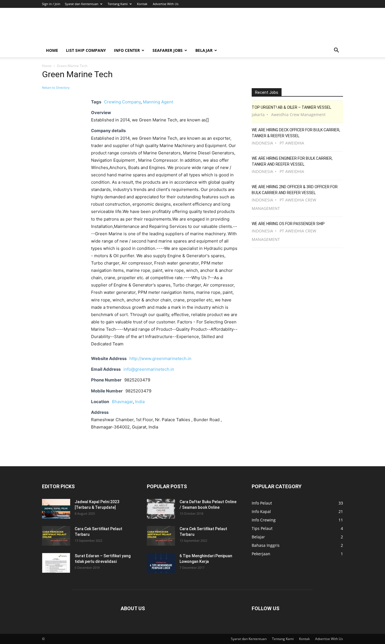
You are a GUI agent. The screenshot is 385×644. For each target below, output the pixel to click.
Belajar (204, 50)
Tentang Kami (118, 4)
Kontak (142, 4)
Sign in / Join (51, 4)
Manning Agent (158, 102)
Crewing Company (122, 102)
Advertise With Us (165, 4)
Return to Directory (56, 88)
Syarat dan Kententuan (81, 4)
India (140, 401)
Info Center (127, 50)
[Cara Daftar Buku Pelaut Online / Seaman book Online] (161, 509)
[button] (336, 51)
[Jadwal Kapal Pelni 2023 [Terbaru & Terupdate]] (56, 509)
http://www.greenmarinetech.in (160, 358)
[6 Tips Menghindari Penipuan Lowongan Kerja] (161, 563)
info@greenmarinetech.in (148, 369)
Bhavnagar (122, 401)
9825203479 (138, 391)
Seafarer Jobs (167, 50)
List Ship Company (86, 50)
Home (52, 50)
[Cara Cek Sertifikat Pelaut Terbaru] (56, 536)
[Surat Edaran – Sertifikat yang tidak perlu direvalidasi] (56, 563)
